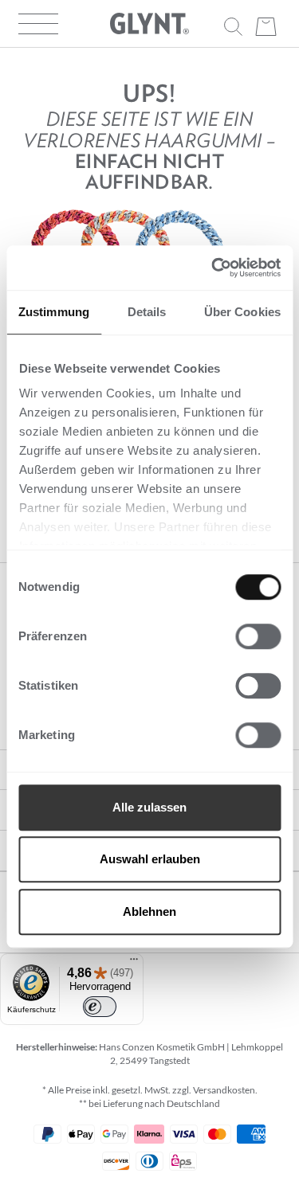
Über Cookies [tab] (242, 312)
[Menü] (134, 962)
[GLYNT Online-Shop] (149, 24)
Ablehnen (149, 911)
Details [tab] (147, 312)
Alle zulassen (149, 807)
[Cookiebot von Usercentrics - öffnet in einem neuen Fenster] (213, 267)
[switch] (258, 636)
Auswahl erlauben (150, 859)
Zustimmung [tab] (53, 312)
